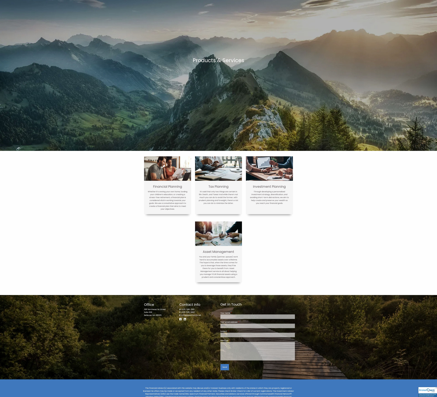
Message (233, 340)
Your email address (238, 322)
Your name (234, 313)
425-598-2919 (188, 309)
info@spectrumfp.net (191, 315)
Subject (232, 331)
